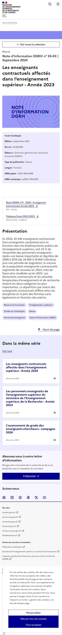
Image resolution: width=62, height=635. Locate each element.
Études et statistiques (14, 311)
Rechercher (50, 4)
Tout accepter (33, 625)
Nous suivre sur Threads (28, 497)
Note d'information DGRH (43, 317)
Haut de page (51, 329)
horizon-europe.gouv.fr (11, 531)
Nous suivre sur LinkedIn (4, 497)
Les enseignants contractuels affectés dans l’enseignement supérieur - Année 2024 (26, 367)
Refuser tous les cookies (33, 618)
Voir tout (7, 351)
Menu (58, 4)
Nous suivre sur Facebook (20, 497)
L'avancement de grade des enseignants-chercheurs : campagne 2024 (30, 429)
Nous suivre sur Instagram (12, 497)
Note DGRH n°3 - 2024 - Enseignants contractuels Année (26, 204)
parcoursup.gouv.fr (10, 517)
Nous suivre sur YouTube (44, 497)
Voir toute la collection (32, 44)
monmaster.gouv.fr (10, 521)
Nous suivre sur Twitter (36, 497)
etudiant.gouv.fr (9, 512)
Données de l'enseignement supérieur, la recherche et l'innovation (29, 551)
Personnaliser (33, 612)
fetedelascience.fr (9, 535)
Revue (32, 311)
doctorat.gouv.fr (9, 526)
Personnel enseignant (14, 317)
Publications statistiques (12, 547)
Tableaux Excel (20, 216)
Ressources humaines (14, 304)
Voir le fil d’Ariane (9, 22)
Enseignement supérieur (41, 304)
